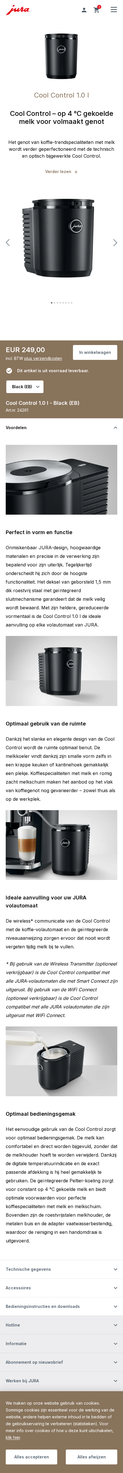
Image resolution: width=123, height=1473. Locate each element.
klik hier (13, 1437)
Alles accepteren (31, 1456)
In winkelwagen (95, 352)
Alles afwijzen (92, 1456)
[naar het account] (84, 10)
